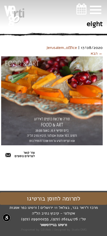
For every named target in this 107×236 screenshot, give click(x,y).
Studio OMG (79, 229)
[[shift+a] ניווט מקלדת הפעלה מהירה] (6, 217)
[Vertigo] (14, 16)
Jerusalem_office (61, 47)
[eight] (52, 100)
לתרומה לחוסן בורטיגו (53, 199)
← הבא (97, 53)
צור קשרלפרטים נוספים (25, 154)
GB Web (46, 229)
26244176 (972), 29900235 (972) (49, 219)
